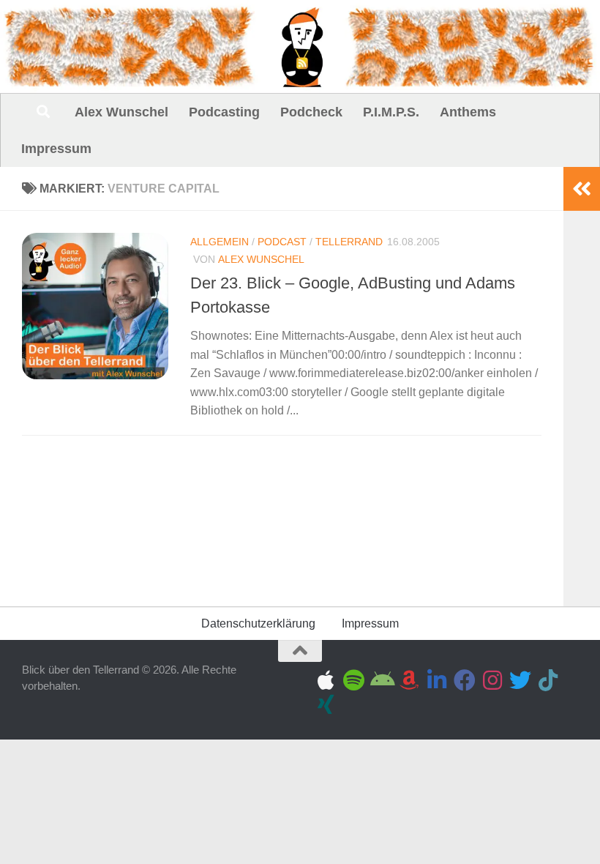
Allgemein (219, 241)
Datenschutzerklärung (258, 623)
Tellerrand (349, 241)
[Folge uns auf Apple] (326, 680)
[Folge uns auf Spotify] (353, 680)
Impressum (56, 148)
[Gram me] (492, 680)
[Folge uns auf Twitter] (520, 680)
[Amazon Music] (409, 680)
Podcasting (224, 112)
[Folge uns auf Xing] (326, 704)
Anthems (468, 112)
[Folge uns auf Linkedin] (437, 680)
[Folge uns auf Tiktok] (548, 680)
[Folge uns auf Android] (381, 680)
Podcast (282, 241)
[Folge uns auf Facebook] (465, 680)
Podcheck (311, 112)
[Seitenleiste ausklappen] (581, 189)
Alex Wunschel (121, 112)
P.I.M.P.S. (391, 112)
